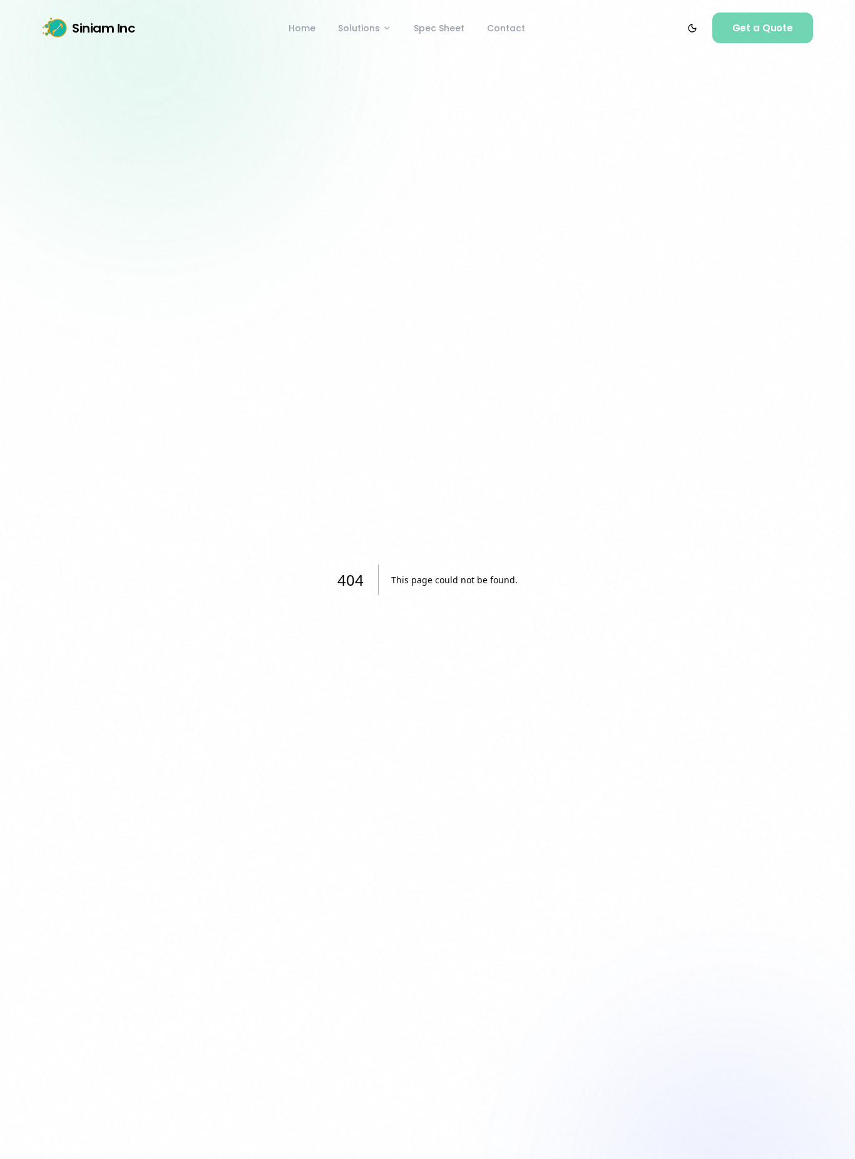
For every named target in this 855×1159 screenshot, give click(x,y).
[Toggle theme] (692, 28)
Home (302, 28)
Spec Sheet (439, 28)
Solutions (359, 28)
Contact (506, 28)
